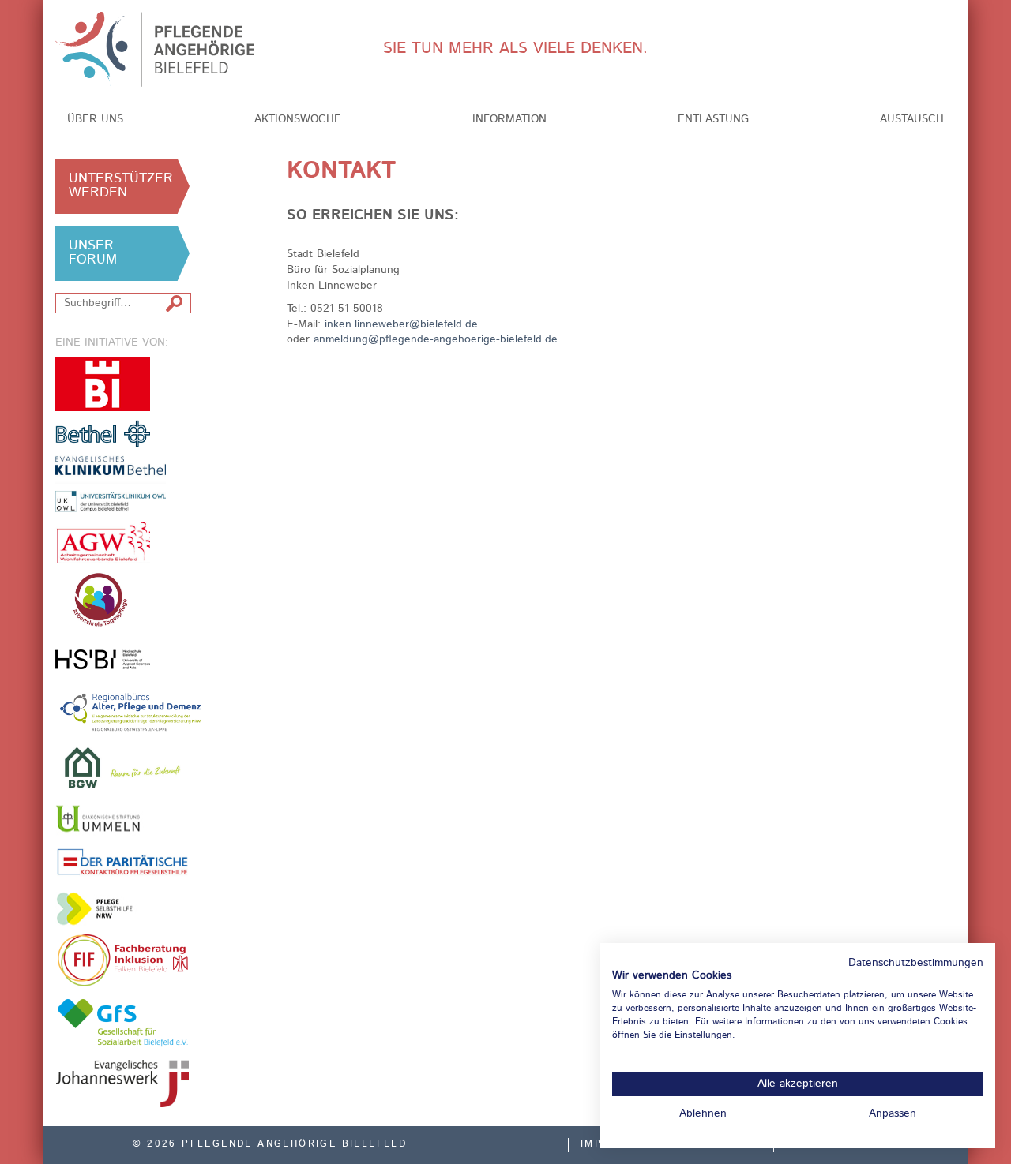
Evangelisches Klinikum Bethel (122, 484)
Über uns (95, 119)
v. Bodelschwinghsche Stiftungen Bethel (102, 433)
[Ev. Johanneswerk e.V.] (122, 1083)
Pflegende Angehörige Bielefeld (159, 49)
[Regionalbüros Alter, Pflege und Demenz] (131, 711)
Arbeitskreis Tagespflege (122, 600)
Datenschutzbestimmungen (915, 963)
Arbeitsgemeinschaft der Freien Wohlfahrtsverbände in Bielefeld (102, 542)
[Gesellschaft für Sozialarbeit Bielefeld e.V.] (122, 1022)
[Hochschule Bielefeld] (102, 659)
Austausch (912, 119)
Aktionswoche (297, 119)
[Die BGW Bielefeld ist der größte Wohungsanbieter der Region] (122, 767)
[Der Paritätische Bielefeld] (122, 861)
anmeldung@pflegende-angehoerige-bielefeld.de (436, 339)
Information (509, 119)
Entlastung (713, 119)
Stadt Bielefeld (102, 384)
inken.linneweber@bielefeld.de (401, 324)
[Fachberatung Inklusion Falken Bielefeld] (122, 960)
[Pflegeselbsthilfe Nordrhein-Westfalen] (102, 909)
